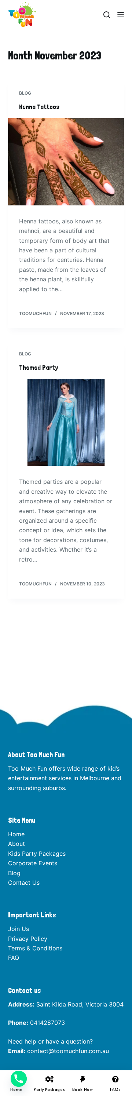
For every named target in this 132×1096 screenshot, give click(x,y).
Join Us (18, 928)
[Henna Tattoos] (66, 161)
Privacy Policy (27, 938)
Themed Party (38, 367)
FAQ (13, 957)
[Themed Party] (66, 422)
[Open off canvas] (120, 14)
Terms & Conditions (35, 948)
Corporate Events (32, 863)
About (16, 843)
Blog (25, 93)
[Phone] (19, 1079)
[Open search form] (106, 14)
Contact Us (24, 882)
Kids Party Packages (37, 853)
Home (16, 834)
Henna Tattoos (39, 106)
